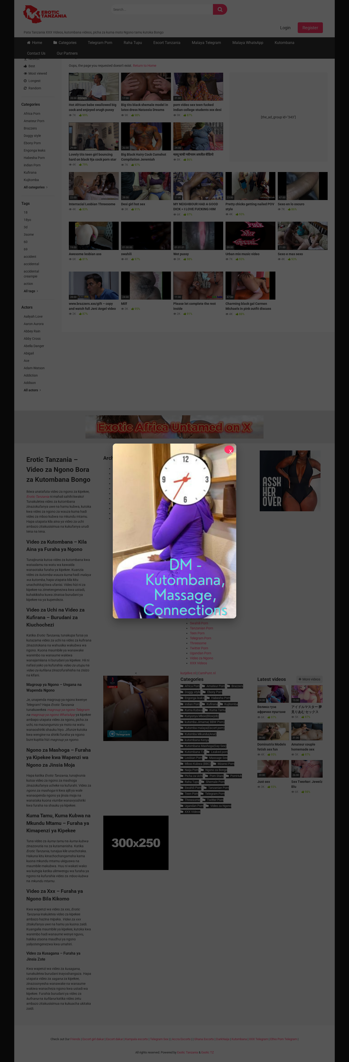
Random (34, 88)
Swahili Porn (199, 623)
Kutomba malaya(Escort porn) (205, 728)
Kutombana (284, 42)
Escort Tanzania (166, 42)
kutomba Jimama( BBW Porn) (205, 722)
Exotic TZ (207, 1052)
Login (285, 27)
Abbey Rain (32, 331)
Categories (67, 42)
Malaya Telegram (206, 42)
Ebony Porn (32, 143)
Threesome (198, 643)
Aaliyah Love (33, 316)
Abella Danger (34, 346)
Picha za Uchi (194, 776)
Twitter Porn (199, 648)
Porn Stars (216, 776)
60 (26, 242)
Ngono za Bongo (216, 770)
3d (26, 227)
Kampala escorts (136, 1039)
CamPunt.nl (207, 673)
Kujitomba (31, 180)
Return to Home (144, 65)
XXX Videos (198, 663)
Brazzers (30, 128)
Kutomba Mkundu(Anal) (201, 734)
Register (310, 27)
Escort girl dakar (93, 1039)
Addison (30, 383)
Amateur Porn (34, 121)
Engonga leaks (34, 150)
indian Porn (32, 165)
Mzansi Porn (226, 763)
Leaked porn (219, 752)
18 (26, 212)
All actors (31, 390)
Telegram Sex (159, 1039)
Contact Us (36, 53)
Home (37, 42)
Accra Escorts (181, 1039)
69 (26, 249)
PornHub (236, 776)
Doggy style (32, 136)
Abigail (29, 353)
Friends (75, 1039)
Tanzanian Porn (201, 628)
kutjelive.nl (188, 673)
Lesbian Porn (193, 758)
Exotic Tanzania (187, 1052)
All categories (34, 187)
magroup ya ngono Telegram (68, 710)
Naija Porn (191, 770)
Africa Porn (32, 113)
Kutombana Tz (194, 752)
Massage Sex (218, 758)
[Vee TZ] (174, 531)
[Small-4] (290, 510)
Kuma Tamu (217, 710)
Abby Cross (32, 338)
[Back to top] (333, 1047)
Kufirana (30, 172)
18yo (27, 220)
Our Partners (67, 53)
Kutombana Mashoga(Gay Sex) (205, 746)
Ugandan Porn (200, 653)
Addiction (31, 375)
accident (30, 256)
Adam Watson (34, 368)
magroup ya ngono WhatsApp (53, 715)
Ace (26, 361)
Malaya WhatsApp (247, 42)
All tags (30, 291)
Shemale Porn (215, 782)
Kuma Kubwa (194, 710)
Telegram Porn (100, 42)
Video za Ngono (201, 658)
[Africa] (136, 740)
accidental (31, 264)
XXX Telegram (258, 1039)
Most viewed (37, 73)
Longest (34, 81)
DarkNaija (222, 1039)
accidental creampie (31, 273)
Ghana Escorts (204, 1039)
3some (29, 234)
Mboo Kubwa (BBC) (198, 763)
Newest (34, 59)
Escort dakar (114, 1039)
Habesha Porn (34, 158)
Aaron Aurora (34, 324)
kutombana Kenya (197, 740)
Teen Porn (197, 633)
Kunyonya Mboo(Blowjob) (202, 716)
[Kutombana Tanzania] (44, 15)
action (28, 284)
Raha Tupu (133, 42)
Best (31, 66)
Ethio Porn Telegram (283, 1039)
